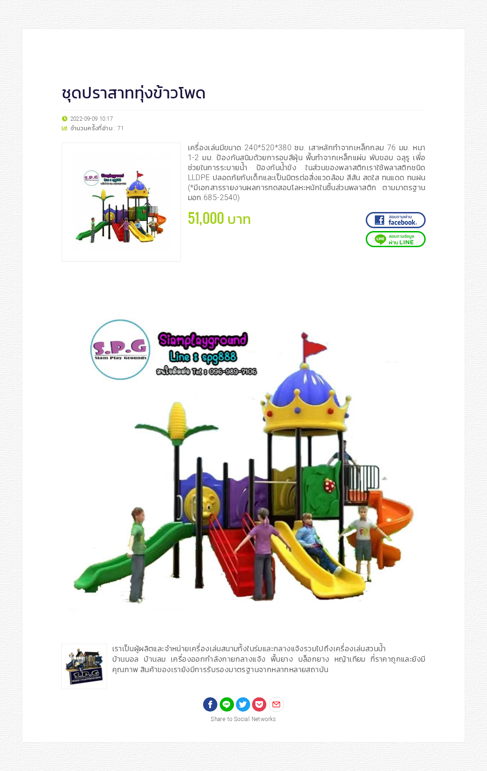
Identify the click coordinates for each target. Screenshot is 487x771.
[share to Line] (227, 704)
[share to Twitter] (243, 704)
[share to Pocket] (259, 704)
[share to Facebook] (210, 704)
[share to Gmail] (276, 704)
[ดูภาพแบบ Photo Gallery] (414, 282)
